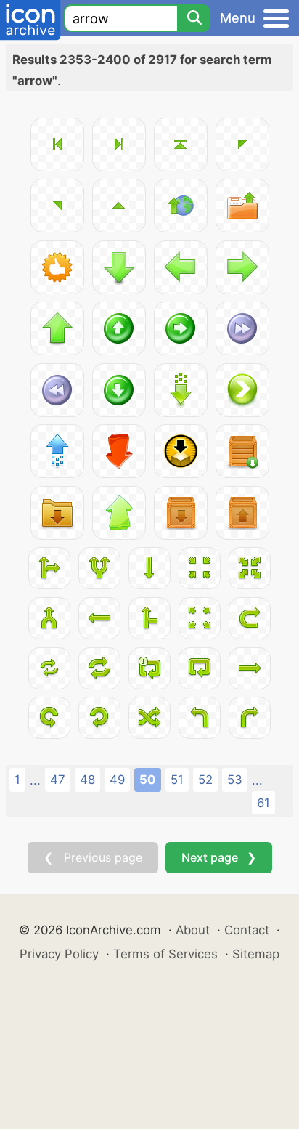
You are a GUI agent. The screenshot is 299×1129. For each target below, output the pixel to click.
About (193, 930)
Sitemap (255, 954)
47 (57, 779)
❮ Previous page (93, 857)
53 (234, 779)
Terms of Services (165, 954)
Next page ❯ (218, 857)
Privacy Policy (59, 954)
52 (205, 779)
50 (147, 779)
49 (117, 779)
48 (87, 779)
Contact (246, 930)
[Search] (193, 18)
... (35, 780)
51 (177, 779)
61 (263, 803)
